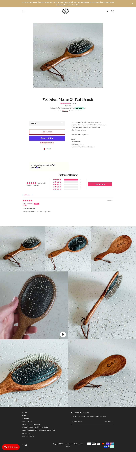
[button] (65, 103)
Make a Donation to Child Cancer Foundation (38, 430)
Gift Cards (26, 418)
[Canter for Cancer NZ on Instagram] (26, 445)
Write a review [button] (100, 184)
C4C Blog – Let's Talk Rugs (31, 424)
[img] (27, 201)
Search (24, 412)
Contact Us (26, 433)
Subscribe (108, 421)
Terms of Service (28, 436)
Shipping (65, 111)
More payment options (47, 142)
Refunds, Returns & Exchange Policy (35, 427)
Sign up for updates (80, 413)
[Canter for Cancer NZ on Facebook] (22, 445)
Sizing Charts (27, 421)
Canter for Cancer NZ (69, 444)
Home (24, 415)
